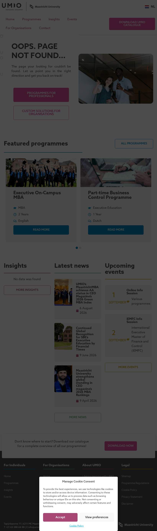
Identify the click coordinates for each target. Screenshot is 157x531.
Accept (60, 517)
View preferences (96, 517)
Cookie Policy (77, 526)
